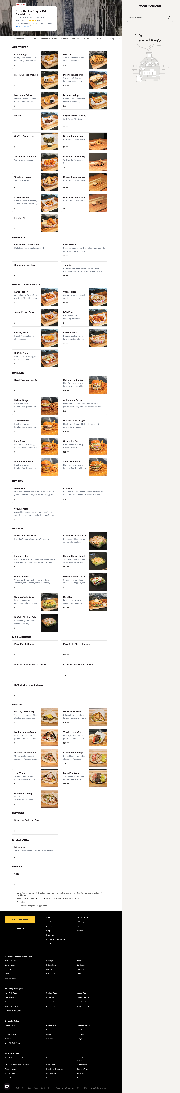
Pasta (48, 1034)
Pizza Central (10, 1078)
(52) (38, 20)
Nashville (80, 969)
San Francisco (51, 974)
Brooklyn (49, 960)
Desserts (32, 38)
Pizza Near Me (51, 935)
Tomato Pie (50, 1002)
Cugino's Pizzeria (83, 1069)
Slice (19, 898)
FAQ (78, 926)
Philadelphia (51, 965)
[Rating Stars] (32, 20)
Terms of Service (40, 1088)
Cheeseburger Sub (84, 1025)
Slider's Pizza (82, 1065)
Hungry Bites (51, 1073)
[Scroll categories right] (118, 38)
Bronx (79, 960)
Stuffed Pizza (51, 1006)
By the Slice (50, 997)
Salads (86, 38)
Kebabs (75, 38)
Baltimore (81, 965)
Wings (79, 1038)
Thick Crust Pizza (84, 1006)
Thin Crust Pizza (11, 1006)
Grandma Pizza (83, 1002)
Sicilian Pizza (51, 993)
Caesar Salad (10, 1025)
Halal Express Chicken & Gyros (17, 1065)
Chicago (8, 969)
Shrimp (8, 1038)
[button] (35, 60)
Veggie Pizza (82, 993)
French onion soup (84, 1030)
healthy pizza (30, 906)
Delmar (32, 898)
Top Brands (50, 944)
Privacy (51, 1088)
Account (80, 930)
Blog (48, 930)
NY (25, 898)
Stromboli (50, 1038)
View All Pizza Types (13, 1010)
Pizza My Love (51, 1078)
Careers (49, 926)
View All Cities (10, 978)
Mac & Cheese (99, 38)
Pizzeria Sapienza (53, 1058)
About (48, 922)
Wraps (112, 38)
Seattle (7, 974)
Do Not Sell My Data (24, 1088)
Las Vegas (50, 969)
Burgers (64, 38)
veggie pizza (42, 906)
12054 (40, 898)
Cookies (49, 1030)
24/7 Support (82, 922)
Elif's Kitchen (10, 1073)
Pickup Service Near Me (55, 939)
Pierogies (80, 1034)
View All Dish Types (12, 1043)
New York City (10, 960)
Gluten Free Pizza (83, 997)
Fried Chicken (10, 1034)
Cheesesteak (10, 1030)
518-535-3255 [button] (21, 20)
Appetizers (19, 38)
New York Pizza (11, 993)
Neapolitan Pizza (11, 1002)
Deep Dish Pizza (11, 997)
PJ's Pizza (80, 1073)
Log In (20, 928)
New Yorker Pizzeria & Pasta (16, 1058)
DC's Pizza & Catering (54, 1069)
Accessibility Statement (65, 1088)
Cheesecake (51, 1025)
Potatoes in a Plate (48, 38)
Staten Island (10, 965)
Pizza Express (10, 1069)
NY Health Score (22, 26)
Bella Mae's (50, 1065)
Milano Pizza (82, 1078)
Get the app (20, 919)
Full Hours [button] (48, 23)
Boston (80, 974)
